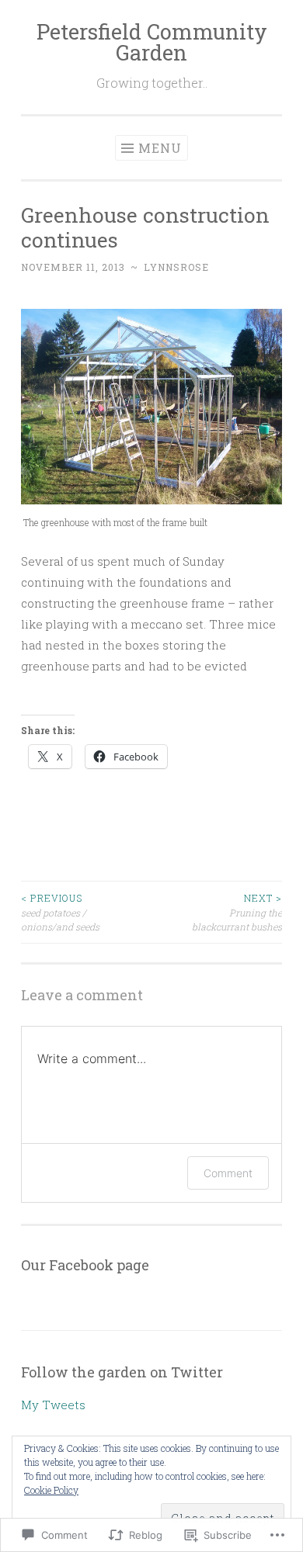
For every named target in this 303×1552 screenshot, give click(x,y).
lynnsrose (176, 267)
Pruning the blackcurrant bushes (237, 912)
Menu (160, 148)
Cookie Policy (51, 1490)
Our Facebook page (85, 1265)
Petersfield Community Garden (152, 42)
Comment (228, 1173)
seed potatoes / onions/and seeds (60, 912)
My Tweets (53, 1404)
